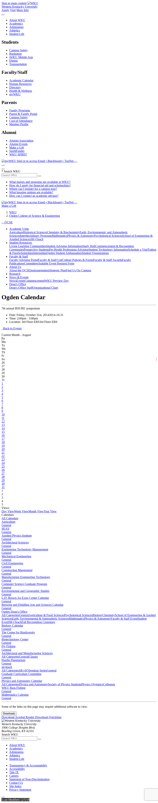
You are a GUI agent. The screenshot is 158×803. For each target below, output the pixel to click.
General (6, 525)
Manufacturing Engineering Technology (26, 577)
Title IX (14, 772)
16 (3, 435)
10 (3, 414)
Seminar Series (38, 670)
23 (3, 459)
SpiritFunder (16, 151)
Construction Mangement (17, 570)
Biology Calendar (12, 625)
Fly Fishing (8, 646)
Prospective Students (36, 249)
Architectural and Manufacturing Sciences (27, 653)
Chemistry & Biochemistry (63, 232)
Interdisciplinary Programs (36, 235)
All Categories (10, 615)
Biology (97, 615)
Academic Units (19, 228)
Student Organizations (95, 253)
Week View (21, 511)
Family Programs (19, 110)
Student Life (16, 34)
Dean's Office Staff (21, 287)
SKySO (24, 670)
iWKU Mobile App (21, 57)
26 (3, 469)
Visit (13, 10)
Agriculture (16, 232)
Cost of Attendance (21, 120)
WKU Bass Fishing (13, 687)
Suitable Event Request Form (56, 263)
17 (3, 438)
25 (3, 466)
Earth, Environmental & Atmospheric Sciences (40, 618)
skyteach (7, 667)
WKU (13, 212)
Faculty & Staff (18, 256)
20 (3, 449)
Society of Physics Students (64, 684)
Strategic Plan (57, 270)
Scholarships (25, 253)
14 (3, 428)
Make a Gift (16, 147)
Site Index (15, 786)
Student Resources (21, 242)
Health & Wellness (20, 90)
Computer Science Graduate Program (24, 584)
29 (3, 480)
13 (3, 424)
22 (3, 456)
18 (3, 442)
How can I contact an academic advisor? (33, 195)
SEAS (5, 528)
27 (3, 473)
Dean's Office (17, 284)
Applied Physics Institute (17, 535)
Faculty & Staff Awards (107, 260)
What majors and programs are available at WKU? (40, 182)
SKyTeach (36, 239)
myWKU (15, 94)
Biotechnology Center (15, 639)
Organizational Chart (45, 287)
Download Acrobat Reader (18, 717)
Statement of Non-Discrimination (29, 779)
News (12, 280)
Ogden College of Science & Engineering (34, 215)
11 (3, 418)
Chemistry (108, 615)
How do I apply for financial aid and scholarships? (40, 185)
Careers (13, 775)
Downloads (9, 713)
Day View (8, 511)
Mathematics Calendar (15, 694)
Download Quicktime (48, 717)
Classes (33, 656)
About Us (15, 266)
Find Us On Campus (78, 270)
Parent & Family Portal (23, 114)
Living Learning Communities (27, 246)
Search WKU (11, 171)
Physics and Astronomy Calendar (22, 680)
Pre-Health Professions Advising (68, 249)
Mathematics (59, 235)
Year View (50, 511)
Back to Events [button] (12, 328)
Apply (5, 10)
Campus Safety (18, 50)
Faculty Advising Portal (23, 260)
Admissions (16, 27)
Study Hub (88, 246)
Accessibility (17, 769)
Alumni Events (18, 144)
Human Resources (20, 84)
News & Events (19, 277)
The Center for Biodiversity (18, 632)
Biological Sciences (35, 232)
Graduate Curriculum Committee (21, 674)
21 (3, 452)
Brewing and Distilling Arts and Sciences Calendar (32, 604)
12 (3, 421)
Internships (40, 253)
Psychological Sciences (108, 235)
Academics (16, 23)
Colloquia (109, 684)
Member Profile (18, 124)
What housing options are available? (31, 192)
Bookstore (15, 53)
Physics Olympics (92, 684)
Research (14, 273)
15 (3, 431)
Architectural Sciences (15, 542)
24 (3, 463)
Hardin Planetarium (13, 660)
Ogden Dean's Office (14, 611)
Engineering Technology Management (25, 549)
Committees (31, 263)
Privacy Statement (20, 789)
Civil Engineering (12, 563)
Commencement (35, 280)
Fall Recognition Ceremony (38, 622)
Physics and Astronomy (33, 684)
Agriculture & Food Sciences (46, 615)
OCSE (9, 222)
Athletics (14, 30)
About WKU (17, 20)
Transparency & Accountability (28, 765)
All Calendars (10, 518)
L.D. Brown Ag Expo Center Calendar (25, 597)
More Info (22, 10)
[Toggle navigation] (3, 223)
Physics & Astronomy (80, 235)
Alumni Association (21, 140)
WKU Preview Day (57, 280)
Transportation (18, 64)
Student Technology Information (108, 249)
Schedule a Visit (138, 249)
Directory (15, 87)
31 (3, 487)
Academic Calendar (21, 80)
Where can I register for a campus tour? (33, 188)
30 (3, 483)
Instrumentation (39, 270)
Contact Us (16, 782)
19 (3, 445)
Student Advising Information (64, 246)
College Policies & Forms (77, 260)
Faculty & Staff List (50, 260)
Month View (36, 511)
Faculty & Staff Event (124, 618)
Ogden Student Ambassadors (64, 253)
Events (20, 280)
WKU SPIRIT (18, 154)
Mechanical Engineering (16, 556)
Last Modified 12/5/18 (15, 799)
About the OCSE (19, 270)
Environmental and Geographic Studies (25, 591)
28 (3, 476)
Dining (13, 60)
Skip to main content (14, 3)
